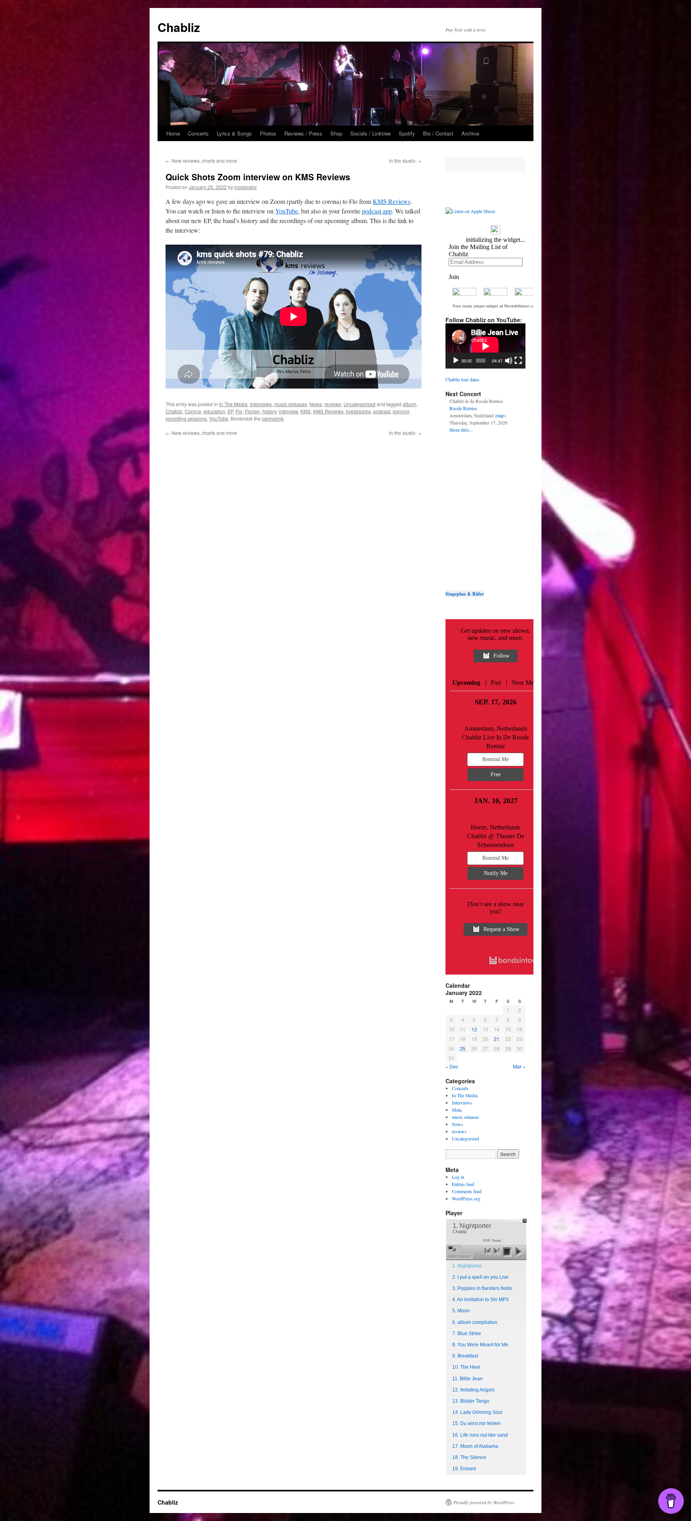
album (409, 404)
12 (474, 1029)
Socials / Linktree (370, 133)
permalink (273, 418)
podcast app (377, 211)
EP (230, 411)
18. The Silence (469, 1457)
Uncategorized (359, 404)
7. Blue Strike (466, 1333)
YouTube (286, 211)
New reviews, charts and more (201, 160)
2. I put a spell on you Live (480, 1277)
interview (288, 411)
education (214, 411)
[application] (485, 346)
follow (501, 656)
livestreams (358, 411)
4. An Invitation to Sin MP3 (480, 1299)
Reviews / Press (303, 133)
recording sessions (186, 418)
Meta (456, 1109)
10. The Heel (466, 1367)
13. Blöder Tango (470, 1401)
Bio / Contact (438, 133)
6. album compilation (474, 1322)
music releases (290, 404)
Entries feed (463, 1184)
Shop (336, 133)
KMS (305, 411)
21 (496, 1038)
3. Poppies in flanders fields (482, 1288)
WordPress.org (466, 1198)
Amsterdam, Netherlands (495, 728)
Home (173, 133)
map (500, 415)
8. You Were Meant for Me (480, 1345)
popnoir (401, 411)
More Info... (461, 430)
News (316, 404)
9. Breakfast (465, 1356)
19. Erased (464, 1468)
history (269, 411)
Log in (458, 1177)
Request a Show (501, 929)
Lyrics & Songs (234, 133)
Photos (268, 133)
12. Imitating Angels (473, 1390)
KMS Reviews (391, 201)
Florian (252, 411)
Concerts (198, 133)
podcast (381, 411)
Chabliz (179, 27)
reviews (332, 404)
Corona (193, 411)
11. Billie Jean (467, 1378)
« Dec (451, 1066)
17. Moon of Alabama (475, 1446)
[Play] (456, 361)
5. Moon (461, 1311)
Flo (239, 411)
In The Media (233, 404)
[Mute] (509, 361)
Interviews (261, 404)
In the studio (405, 160)
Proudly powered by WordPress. (484, 1502)
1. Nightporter (467, 1266)
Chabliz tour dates (462, 379)
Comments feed (466, 1191)
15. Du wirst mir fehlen (476, 1423)
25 (462, 1048)
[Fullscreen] (518, 361)
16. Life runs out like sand (480, 1435)
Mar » (519, 1066)
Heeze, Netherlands (495, 827)
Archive (470, 133)
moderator (245, 186)
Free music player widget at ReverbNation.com (495, 306)
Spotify (407, 133)
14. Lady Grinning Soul (477, 1412)
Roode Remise (463, 408)
